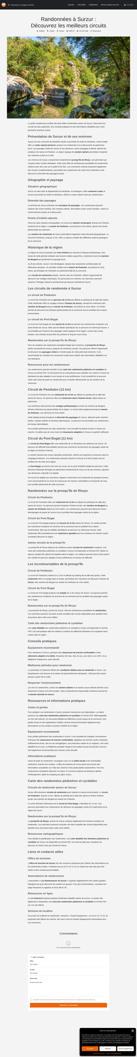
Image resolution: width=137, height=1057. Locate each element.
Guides (42, 31)
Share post (96, 31)
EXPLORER (82, 5)
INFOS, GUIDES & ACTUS (110, 5)
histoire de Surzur (73, 303)
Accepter (90, 1049)
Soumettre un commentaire (69, 1005)
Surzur (61, 31)
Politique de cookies (99, 1053)
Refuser (108, 1049)
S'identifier (130, 5)
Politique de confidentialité (113, 1053)
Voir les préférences (125, 1049)
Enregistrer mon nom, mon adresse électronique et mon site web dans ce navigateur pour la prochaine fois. (64, 999)
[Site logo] (4, 4)
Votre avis (33, 978)
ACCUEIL (71, 5)
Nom (31, 961)
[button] (133, 1031)
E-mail (32, 969)
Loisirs (51, 31)
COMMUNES (93, 5)
